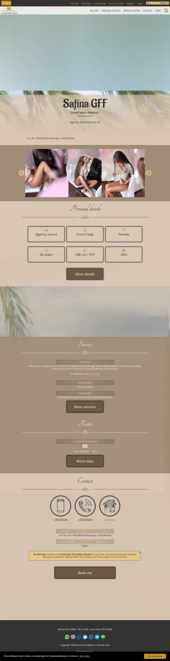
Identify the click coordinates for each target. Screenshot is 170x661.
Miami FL (93, 112)
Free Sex (75, 3)
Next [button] (148, 173)
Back (6, 3)
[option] (85, 54)
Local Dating (100, 3)
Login (140, 3)
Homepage (109, 519)
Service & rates (131, 10)
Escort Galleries (87, 645)
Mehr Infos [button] (85, 656)
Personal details (110, 10)
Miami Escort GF (90, 122)
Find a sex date (116, 3)
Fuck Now (86, 3)
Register (130, 3)
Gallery (94, 10)
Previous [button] (21, 173)
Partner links (103, 645)
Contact (147, 10)
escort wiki (94, 373)
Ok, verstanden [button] (155, 656)
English (162, 3)
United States (85, 115)
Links (158, 10)
